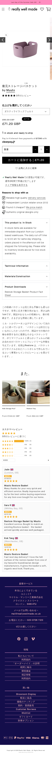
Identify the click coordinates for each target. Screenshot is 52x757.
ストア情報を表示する (16, 185)
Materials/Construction (17, 276)
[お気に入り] (42, 9)
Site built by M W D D (26, 752)
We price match (34, 207)
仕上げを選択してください (17, 105)
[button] (3, 9)
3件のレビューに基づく (14, 436)
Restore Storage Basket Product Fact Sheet (24, 293)
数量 (6, 149)
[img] (26, 481)
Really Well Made (24, 750)
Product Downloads (15, 287)
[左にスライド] (2, 40)
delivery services (37, 197)
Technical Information (17, 266)
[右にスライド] (49, 40)
